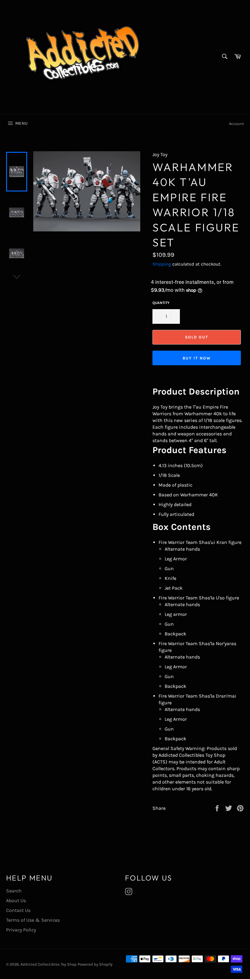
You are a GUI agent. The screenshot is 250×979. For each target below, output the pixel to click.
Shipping (161, 264)
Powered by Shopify (95, 964)
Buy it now (197, 358)
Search (14, 891)
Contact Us (18, 910)
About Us (16, 900)
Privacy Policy (21, 930)
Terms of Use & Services (33, 920)
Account (236, 123)
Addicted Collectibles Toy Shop (48, 964)
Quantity (161, 303)
